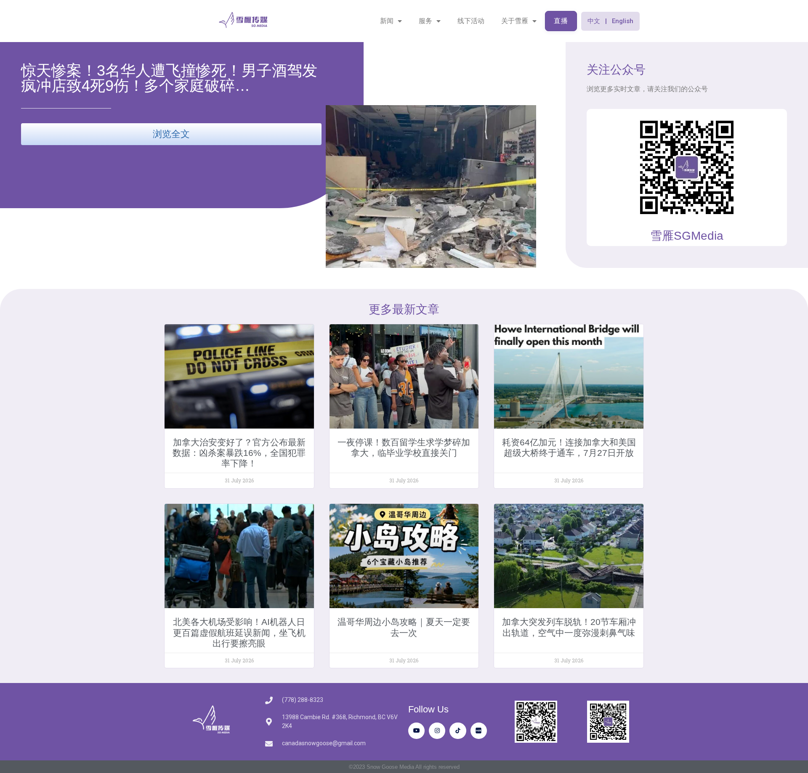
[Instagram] (437, 731)
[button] (610, 21)
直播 (561, 20)
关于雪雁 (514, 20)
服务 (425, 20)
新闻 (386, 20)
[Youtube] (416, 731)
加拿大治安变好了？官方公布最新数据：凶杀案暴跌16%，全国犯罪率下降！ (239, 452)
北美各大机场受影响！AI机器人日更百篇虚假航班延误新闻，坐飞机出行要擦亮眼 (239, 632)
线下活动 (470, 20)
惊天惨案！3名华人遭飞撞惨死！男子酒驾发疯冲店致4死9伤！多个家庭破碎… (169, 78)
